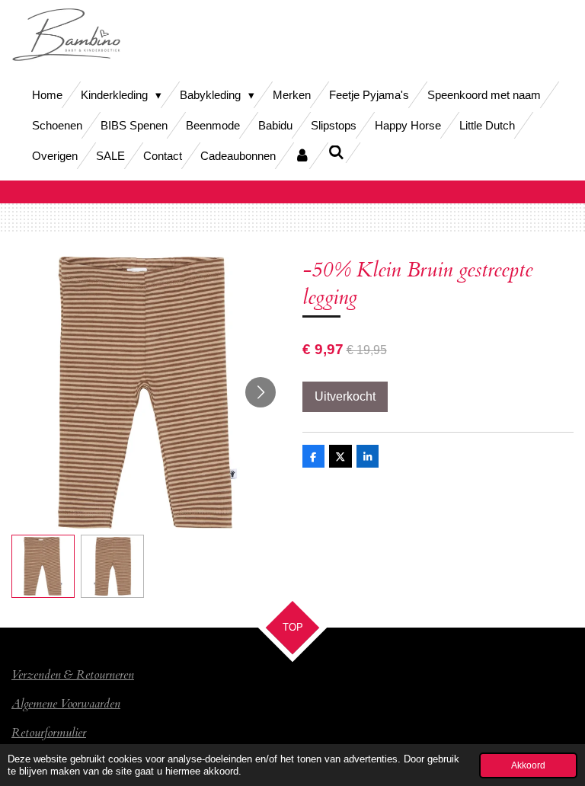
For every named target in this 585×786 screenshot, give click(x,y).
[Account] (302, 155)
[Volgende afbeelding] (260, 392)
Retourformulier (48, 732)
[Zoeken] (336, 152)
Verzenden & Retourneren (72, 674)
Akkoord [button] (528, 765)
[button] (43, 566)
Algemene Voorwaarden (65, 703)
